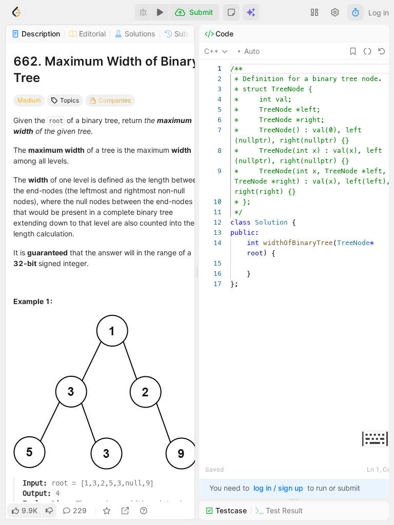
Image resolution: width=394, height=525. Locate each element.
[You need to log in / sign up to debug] (143, 12)
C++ (211, 51)
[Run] (160, 12)
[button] (231, 12)
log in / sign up (278, 487)
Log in (378, 12)
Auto (252, 51)
